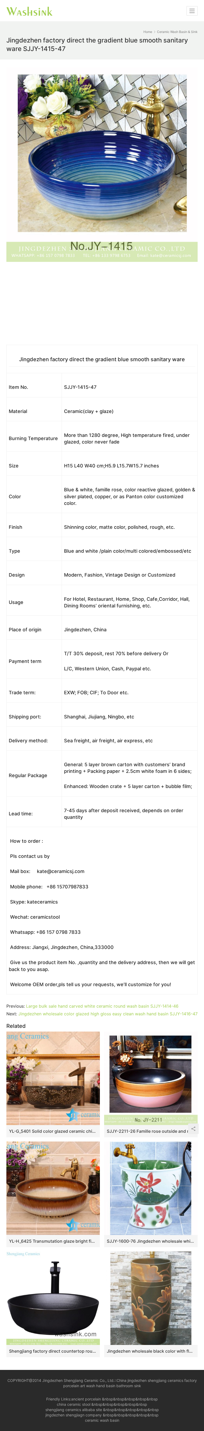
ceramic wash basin (102, 1420)
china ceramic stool (73, 1404)
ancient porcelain (86, 1399)
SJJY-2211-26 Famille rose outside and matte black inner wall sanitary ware (151, 1131)
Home (147, 32)
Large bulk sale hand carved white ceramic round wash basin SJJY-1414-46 (102, 1006)
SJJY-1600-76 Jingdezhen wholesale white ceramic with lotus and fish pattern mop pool (151, 1241)
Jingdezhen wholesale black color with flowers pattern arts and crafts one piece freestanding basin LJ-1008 (151, 1351)
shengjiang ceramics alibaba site (73, 1409)
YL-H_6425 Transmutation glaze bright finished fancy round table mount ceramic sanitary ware (53, 1241)
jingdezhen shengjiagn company (73, 1415)
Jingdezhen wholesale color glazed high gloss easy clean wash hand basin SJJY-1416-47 (108, 1013)
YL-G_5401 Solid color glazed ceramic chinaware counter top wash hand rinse (53, 1131)
